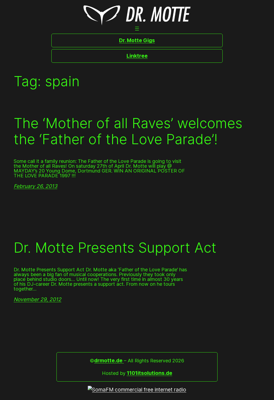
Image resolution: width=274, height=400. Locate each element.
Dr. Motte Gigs (137, 40)
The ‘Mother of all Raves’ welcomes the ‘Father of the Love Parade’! (128, 131)
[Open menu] (137, 28)
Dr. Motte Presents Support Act (115, 248)
